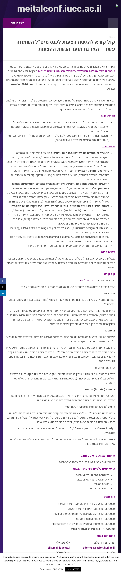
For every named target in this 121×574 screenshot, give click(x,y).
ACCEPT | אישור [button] (73, 569)
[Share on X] (3, 287)
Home (112, 37)
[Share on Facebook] (3, 281)
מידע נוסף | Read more (51, 569)
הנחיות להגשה (86, 280)
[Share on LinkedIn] (3, 293)
